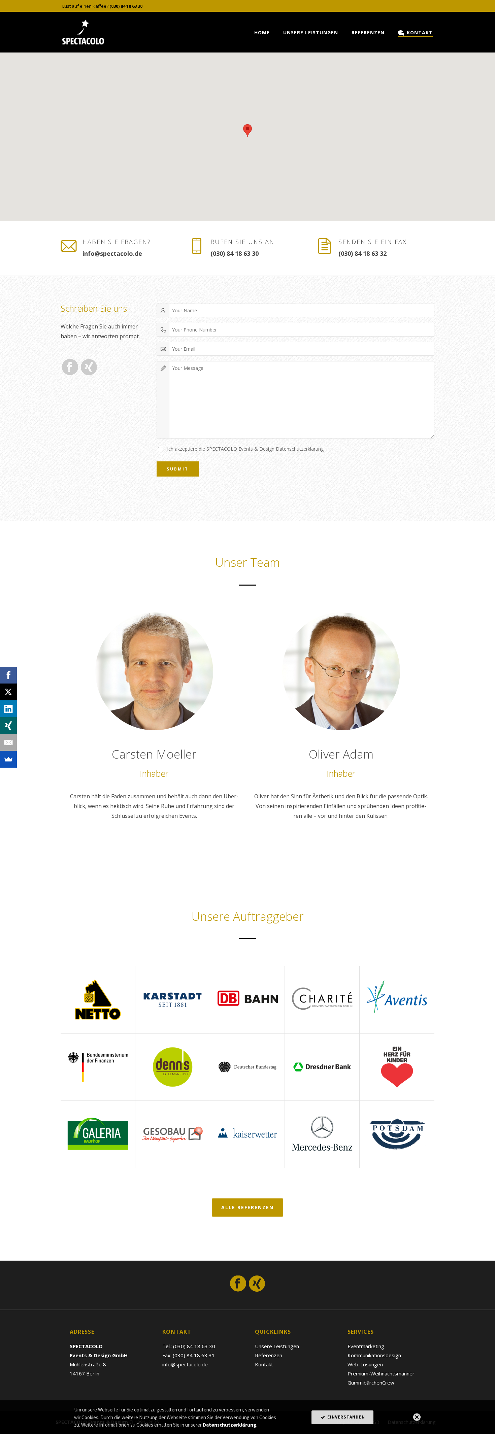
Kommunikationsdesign (374, 1355)
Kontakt (420, 32)
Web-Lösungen (365, 1364)
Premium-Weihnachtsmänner (381, 1373)
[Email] (8, 742)
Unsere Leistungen (310, 32)
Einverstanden (345, 1417)
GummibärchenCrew (371, 1382)
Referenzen (368, 32)
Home (262, 32)
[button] (247, 130)
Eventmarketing (366, 1346)
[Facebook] (8, 675)
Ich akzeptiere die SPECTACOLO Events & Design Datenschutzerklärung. (246, 449)
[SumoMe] (8, 759)
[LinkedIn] (8, 708)
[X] (8, 692)
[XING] (8, 725)
